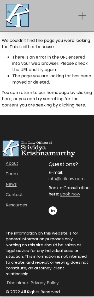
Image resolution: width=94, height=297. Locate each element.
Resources (16, 205)
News (11, 184)
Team (12, 174)
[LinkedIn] (53, 210)
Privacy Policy (45, 283)
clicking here (72, 105)
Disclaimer (17, 283)
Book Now (70, 194)
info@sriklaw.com (67, 179)
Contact (14, 195)
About (12, 163)
